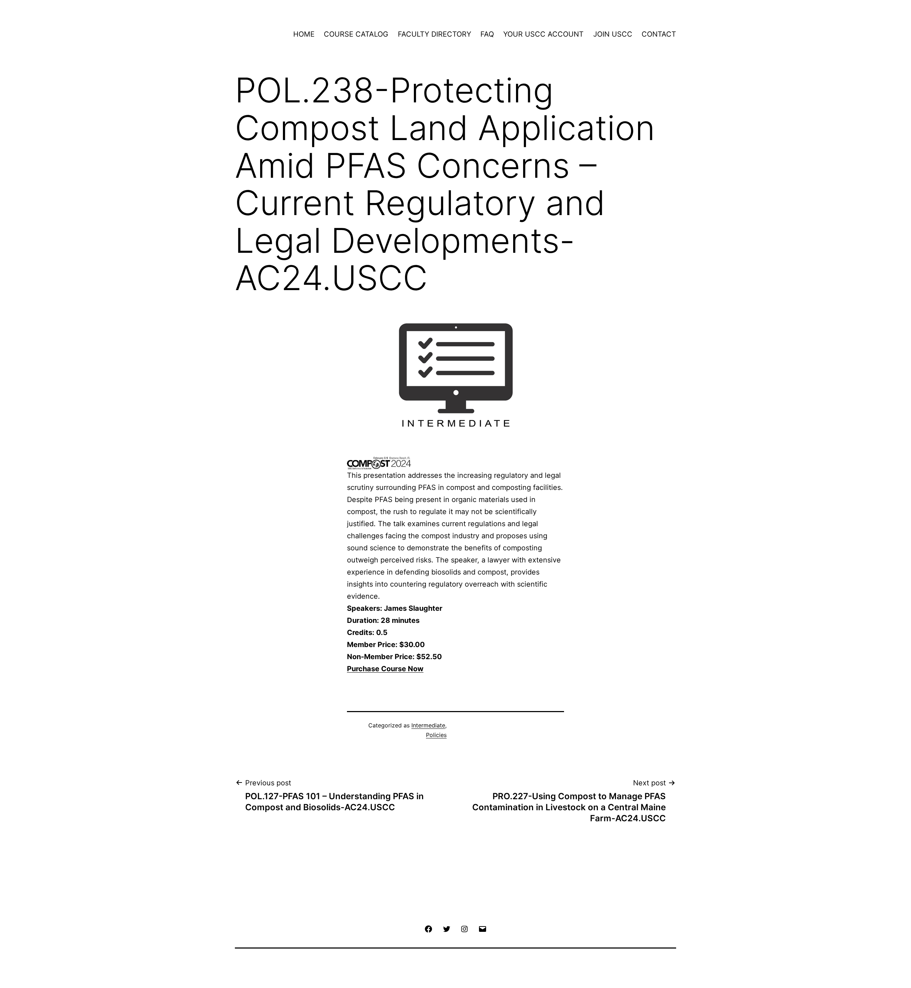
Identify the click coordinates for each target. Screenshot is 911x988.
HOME (304, 34)
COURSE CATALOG (356, 34)
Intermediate (428, 725)
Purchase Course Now (385, 668)
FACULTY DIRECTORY (434, 34)
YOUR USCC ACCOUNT (543, 34)
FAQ (487, 34)
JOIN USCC (612, 34)
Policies (436, 734)
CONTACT (659, 34)
